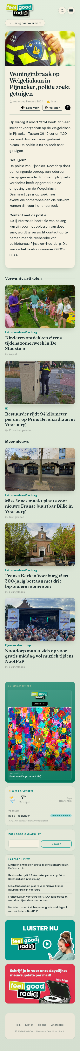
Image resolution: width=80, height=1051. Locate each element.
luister (29, 1024)
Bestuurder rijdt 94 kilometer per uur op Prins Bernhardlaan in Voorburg (40, 419)
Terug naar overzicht (27, 23)
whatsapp (57, 1024)
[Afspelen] (39, 739)
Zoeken (56, 844)
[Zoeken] (62, 10)
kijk (19, 1024)
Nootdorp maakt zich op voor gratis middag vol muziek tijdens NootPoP (39, 656)
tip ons (42, 1024)
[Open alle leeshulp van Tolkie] (67, 107)
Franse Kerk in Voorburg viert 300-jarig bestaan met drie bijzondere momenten (37, 581)
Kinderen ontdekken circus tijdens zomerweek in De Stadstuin (33, 343)
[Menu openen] (71, 10)
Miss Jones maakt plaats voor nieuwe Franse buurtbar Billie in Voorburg (39, 506)
